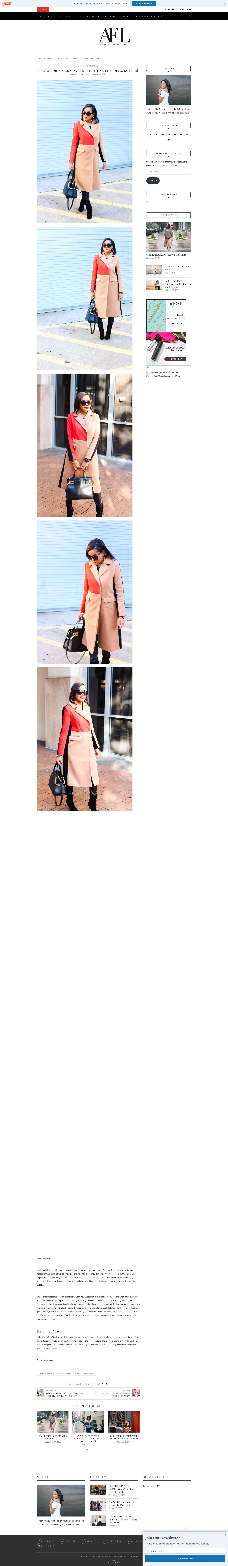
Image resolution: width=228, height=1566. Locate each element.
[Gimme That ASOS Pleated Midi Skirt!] (168, 223)
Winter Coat (89, 1374)
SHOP (79, 16)
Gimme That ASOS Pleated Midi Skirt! (53, 1437)
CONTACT (125, 16)
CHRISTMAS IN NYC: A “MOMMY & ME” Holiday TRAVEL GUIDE (121, 1489)
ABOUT (51, 16)
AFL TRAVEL (110, 16)
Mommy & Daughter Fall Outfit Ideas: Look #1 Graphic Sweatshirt (123, 1519)
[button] (114, 3)
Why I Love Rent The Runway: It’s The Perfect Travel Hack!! (88, 1439)
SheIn (49, 58)
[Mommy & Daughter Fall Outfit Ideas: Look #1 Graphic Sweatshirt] (98, 1516)
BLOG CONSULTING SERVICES (149, 16)
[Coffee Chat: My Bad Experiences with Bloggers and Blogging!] (154, 281)
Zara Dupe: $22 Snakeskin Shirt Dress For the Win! (124, 1437)
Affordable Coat (45, 1374)
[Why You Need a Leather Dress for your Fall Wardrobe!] (98, 1502)
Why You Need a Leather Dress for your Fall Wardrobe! (123, 1503)
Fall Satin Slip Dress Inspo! (63, 10)
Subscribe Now (144, 3)
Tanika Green (83, 74)
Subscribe (153, 181)
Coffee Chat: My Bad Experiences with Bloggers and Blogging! (178, 284)
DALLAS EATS (93, 16)
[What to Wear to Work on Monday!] (154, 266)
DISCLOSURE (65, 16)
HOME (39, 16)
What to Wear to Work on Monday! (177, 268)
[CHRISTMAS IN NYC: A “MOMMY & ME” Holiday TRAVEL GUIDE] (98, 1486)
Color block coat (63, 1374)
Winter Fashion (92, 66)
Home (39, 58)
